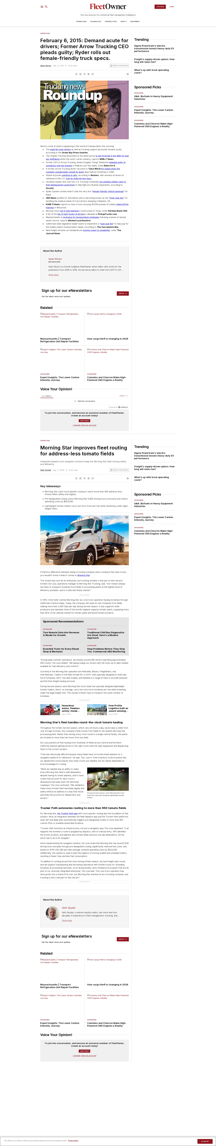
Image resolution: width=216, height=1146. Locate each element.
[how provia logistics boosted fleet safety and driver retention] (97, 709)
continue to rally (69, 175)
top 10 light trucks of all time (71, 214)
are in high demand (69, 211)
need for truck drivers (60, 149)
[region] (84, 401)
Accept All (205, 1141)
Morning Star (83, 575)
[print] (128, 74)
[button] (42, 6)
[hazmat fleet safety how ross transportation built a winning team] (50, 709)
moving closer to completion (96, 230)
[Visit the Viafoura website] (123, 407)
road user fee (106, 224)
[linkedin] (80, 74)
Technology (95, 21)
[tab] (46, 396)
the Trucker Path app (67, 813)
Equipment (135, 21)
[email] (92, 74)
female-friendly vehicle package (108, 191)
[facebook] (76, 74)
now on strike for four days (78, 178)
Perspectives (111, 21)
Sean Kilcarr (45, 66)
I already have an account (84, 425)
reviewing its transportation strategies (81, 217)
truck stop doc (117, 198)
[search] (46, 6)
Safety (123, 21)
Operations (81, 21)
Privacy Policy (73, 1141)
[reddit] (88, 74)
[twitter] (84, 74)
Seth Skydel (45, 470)
